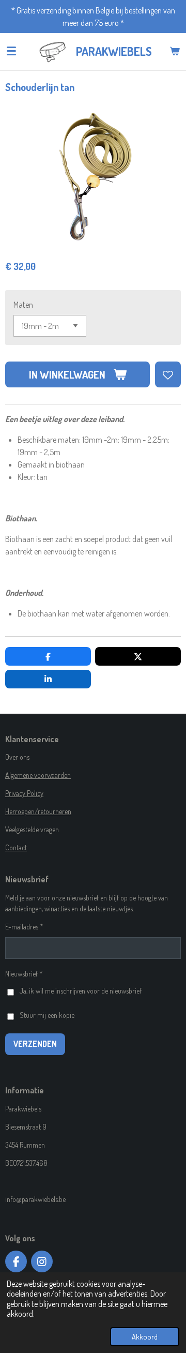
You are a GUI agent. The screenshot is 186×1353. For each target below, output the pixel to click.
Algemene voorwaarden (38, 775)
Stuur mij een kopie (47, 1015)
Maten (23, 304)
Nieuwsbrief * (24, 973)
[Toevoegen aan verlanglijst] (168, 374)
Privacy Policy (24, 793)
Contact (16, 847)
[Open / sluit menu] (11, 51)
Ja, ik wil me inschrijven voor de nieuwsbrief (81, 990)
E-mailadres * (24, 926)
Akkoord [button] (145, 1336)
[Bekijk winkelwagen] (174, 51)
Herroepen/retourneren (38, 811)
